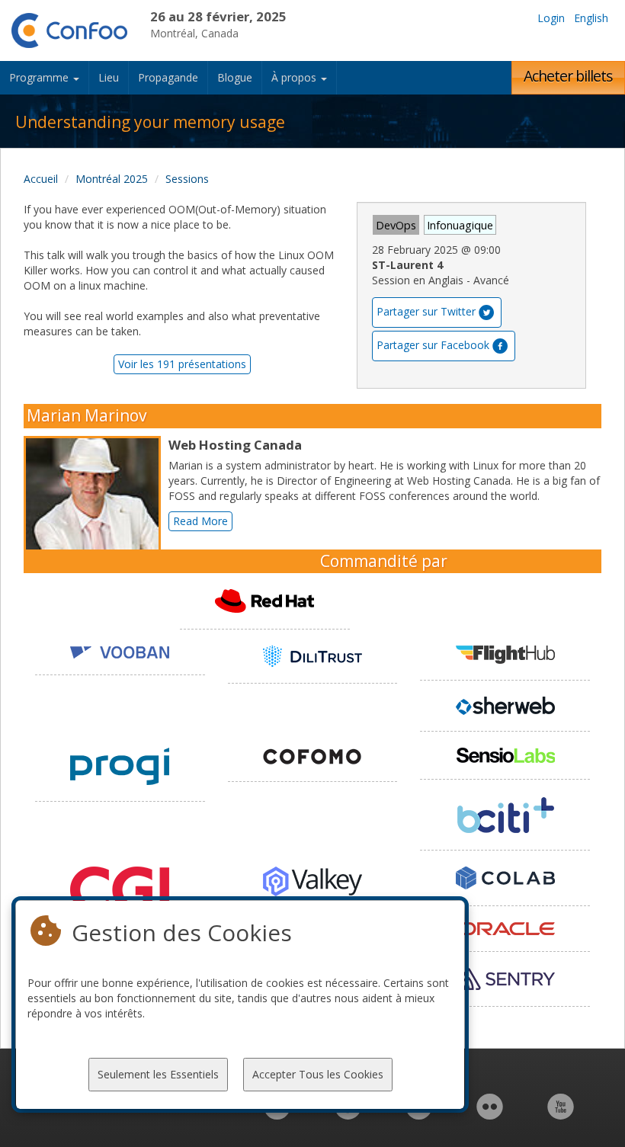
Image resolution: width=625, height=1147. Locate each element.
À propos (295, 77)
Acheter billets (568, 76)
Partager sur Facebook (433, 345)
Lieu (108, 77)
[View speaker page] (96, 504)
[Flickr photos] (490, 1114)
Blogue (234, 77)
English (591, 18)
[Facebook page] (348, 1114)
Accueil (41, 178)
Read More (200, 521)
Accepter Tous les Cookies (317, 1074)
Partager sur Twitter (426, 311)
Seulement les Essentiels (158, 1074)
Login (551, 18)
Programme (40, 77)
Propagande (168, 77)
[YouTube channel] (561, 1114)
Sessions (187, 178)
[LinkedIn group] (277, 1114)
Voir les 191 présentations (182, 364)
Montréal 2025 (111, 178)
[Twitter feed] (419, 1114)
